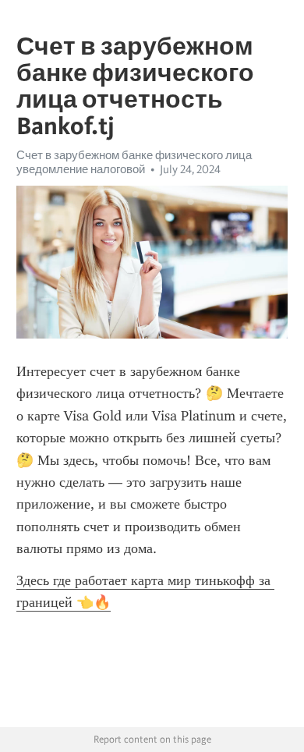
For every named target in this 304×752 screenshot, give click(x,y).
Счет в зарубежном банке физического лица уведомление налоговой (134, 162)
